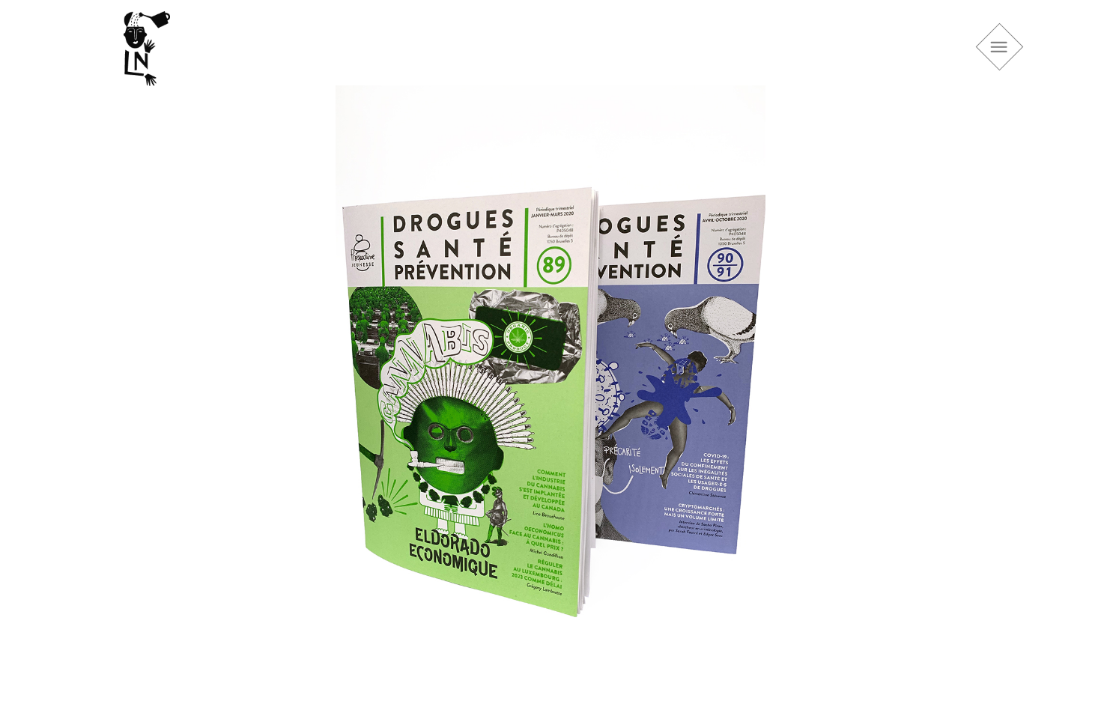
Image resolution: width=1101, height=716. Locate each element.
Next (999, 386)
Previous (101, 386)
